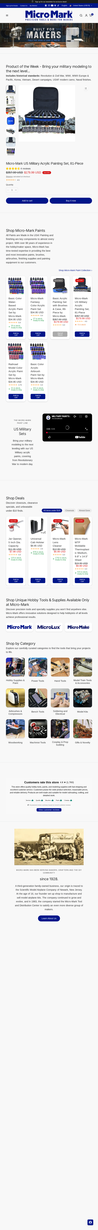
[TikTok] (58, 5)
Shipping (9, 177)
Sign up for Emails (12, 6)
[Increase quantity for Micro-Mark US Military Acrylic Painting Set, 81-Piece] (16, 190)
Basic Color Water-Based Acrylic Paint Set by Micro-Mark (15, 307)
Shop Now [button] (59, 38)
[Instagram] (49, 5)
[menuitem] (12, 6)
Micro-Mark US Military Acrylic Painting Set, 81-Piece (82, 305)
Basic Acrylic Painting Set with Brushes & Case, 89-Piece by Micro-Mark (60, 307)
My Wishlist (33, 6)
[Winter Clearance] (49, 35)
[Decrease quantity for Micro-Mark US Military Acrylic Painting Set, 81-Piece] (8, 190)
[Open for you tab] (90, 1222)
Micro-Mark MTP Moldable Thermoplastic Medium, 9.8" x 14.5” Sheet (82, 549)
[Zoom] (86, 88)
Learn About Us (49, 918)
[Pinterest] (55, 5)
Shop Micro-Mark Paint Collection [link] (75, 270)
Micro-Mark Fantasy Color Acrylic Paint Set (38, 303)
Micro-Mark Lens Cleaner (59, 542)
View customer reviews (49, 810)
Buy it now (71, 201)
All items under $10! (52, 511)
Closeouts (69, 511)
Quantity (9, 185)
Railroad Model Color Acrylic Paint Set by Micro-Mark (15, 371)
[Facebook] (45, 5)
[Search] (81, 15)
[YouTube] (52, 5)
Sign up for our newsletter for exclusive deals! (51, 2)
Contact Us (23, 6)
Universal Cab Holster (37, 540)
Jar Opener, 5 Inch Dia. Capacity (15, 542)
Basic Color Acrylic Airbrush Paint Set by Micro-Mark (37, 371)
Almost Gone (84, 511)
